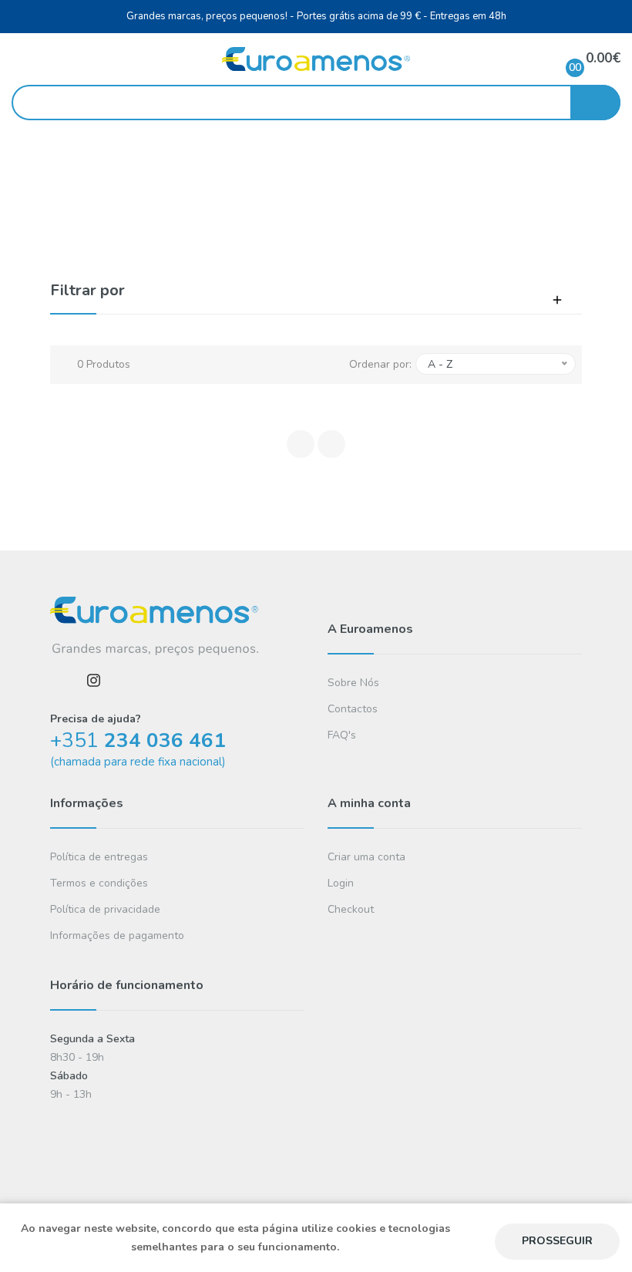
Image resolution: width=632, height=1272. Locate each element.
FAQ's (342, 735)
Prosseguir (557, 1240)
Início (272, 200)
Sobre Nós (353, 682)
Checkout (351, 909)
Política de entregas (99, 857)
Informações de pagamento (117, 935)
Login (341, 883)
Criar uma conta (366, 857)
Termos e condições (99, 883)
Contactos (353, 709)
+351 (138, 740)
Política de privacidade (105, 909)
